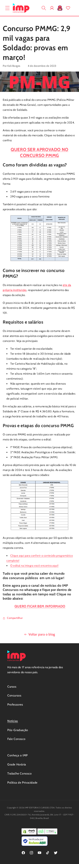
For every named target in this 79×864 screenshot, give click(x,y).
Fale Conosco (16, 739)
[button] (7, 8)
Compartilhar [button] (15, 618)
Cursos (12, 686)
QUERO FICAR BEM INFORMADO (40, 606)
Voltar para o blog (41, 634)
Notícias (12, 721)
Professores (15, 704)
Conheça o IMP (17, 755)
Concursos (14, 695)
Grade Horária (16, 764)
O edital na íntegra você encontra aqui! (34, 565)
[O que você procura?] (44, 8)
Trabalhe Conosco (19, 773)
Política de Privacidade (22, 782)
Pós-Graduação (17, 730)
